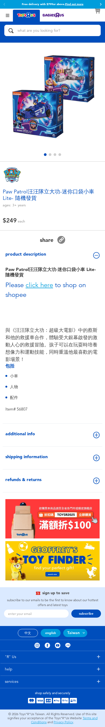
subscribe (86, 613)
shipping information (26, 456)
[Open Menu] (7, 15)
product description (25, 254)
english (50, 633)
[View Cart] (97, 11)
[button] (101, 4)
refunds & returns (23, 479)
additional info (20, 433)
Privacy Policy (63, 722)
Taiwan (73, 633)
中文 (27, 633)
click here (39, 285)
